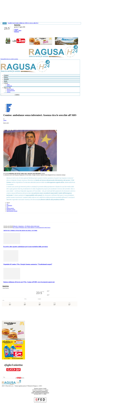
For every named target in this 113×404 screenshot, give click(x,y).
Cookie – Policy (17, 30)
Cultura (6, 83)
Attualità (6, 79)
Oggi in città (7, 87)
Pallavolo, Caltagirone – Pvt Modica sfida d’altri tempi (26, 226)
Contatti (16, 29)
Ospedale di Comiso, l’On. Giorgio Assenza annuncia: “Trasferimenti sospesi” (27, 264)
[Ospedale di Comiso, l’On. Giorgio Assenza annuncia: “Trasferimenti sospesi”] (10, 261)
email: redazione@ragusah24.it (40, 391)
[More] (39, 125)
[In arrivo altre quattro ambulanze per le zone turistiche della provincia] (11, 243)
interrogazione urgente (11, 211)
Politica (6, 77)
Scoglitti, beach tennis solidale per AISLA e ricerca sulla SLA (23, 23)
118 (7, 204)
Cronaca (6, 75)
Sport (8, 84)
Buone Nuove (10, 89)
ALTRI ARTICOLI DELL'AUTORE (27, 230)
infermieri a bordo (10, 209)
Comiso (8, 108)
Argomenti (9, 104)
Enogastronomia (11, 90)
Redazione (16, 31)
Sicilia (7, 111)
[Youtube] (1, 35)
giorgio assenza (10, 208)
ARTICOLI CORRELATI (10, 230)
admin (4, 120)
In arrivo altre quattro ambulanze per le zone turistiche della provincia (25, 246)
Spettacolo (9, 85)
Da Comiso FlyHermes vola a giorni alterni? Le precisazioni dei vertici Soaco (31, 227)
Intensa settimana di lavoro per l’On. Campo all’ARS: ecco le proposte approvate (29, 282)
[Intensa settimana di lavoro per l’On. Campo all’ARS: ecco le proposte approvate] (11, 279)
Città (7, 107)
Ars (7, 206)
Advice (8, 92)
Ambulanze (9, 205)
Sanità (5, 81)
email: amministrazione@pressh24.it (40, 392)
